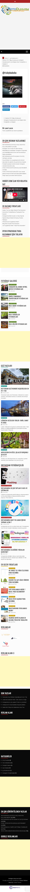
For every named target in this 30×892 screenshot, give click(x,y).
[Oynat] (4, 200)
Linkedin (6, 109)
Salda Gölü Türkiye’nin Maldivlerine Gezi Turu (13, 707)
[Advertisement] (15, 34)
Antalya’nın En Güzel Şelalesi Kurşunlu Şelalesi (14, 453)
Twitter (15, 106)
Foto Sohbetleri (6, 762)
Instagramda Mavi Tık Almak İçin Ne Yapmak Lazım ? (13, 521)
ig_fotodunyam (6, 770)
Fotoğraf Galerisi (9, 280)
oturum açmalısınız (18, 130)
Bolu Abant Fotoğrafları (17, 306)
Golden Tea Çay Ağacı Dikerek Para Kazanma (13, 210)
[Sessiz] (23, 200)
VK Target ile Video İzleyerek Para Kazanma (19, 571)
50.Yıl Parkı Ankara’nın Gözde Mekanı (12, 831)
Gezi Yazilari (4, 386)
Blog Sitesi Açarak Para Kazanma (10, 223)
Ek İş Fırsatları (12, 568)
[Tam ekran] (25, 200)
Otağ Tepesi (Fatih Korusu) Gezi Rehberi (14, 167)
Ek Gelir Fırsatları (9, 564)
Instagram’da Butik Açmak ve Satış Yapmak (13, 216)
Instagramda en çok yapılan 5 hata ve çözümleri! (14, 489)
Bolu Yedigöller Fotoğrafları (14, 315)
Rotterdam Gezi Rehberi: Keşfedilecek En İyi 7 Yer (15, 389)
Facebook (6, 106)
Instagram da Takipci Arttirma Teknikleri (14, 827)
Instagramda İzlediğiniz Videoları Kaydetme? (13, 551)
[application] (15, 194)
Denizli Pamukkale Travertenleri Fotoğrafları (18, 297)
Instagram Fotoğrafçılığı (12, 465)
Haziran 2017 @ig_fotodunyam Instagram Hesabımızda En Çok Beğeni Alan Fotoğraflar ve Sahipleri (15, 120)
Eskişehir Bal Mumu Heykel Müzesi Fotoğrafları (18, 288)
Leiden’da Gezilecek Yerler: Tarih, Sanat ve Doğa (14, 421)
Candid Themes (17, 882)
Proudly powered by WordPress (11, 880)
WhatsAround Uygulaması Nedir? (10, 221)
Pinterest (23, 106)
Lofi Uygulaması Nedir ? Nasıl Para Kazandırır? (13, 225)
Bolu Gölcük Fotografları (18, 324)
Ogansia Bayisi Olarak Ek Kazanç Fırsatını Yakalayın (18, 619)
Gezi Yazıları (6, 365)
